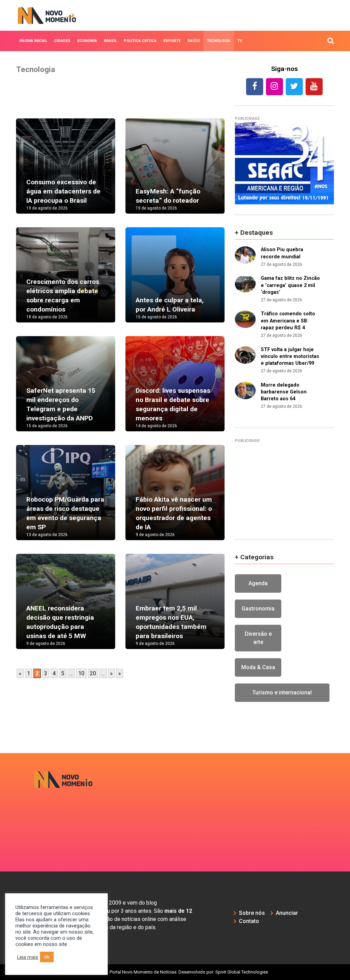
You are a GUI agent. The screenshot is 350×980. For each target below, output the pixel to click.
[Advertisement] (284, 486)
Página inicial (33, 41)
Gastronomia (258, 608)
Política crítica (140, 41)
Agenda (258, 583)
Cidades (62, 41)
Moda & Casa (258, 667)
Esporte (171, 41)
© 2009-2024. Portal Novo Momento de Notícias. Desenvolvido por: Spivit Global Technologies (175, 972)
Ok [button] (47, 957)
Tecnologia (218, 41)
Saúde (193, 41)
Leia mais (27, 957)
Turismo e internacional (282, 692)
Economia (87, 41)
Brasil (110, 41)
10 (81, 673)
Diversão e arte (258, 638)
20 (93, 673)
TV (239, 41)
